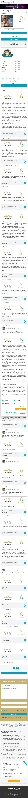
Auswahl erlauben (11, 412)
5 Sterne (16, 49)
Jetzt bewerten (14, 33)
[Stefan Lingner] (7, 21)
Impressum (24, 793)
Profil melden (16, 726)
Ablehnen (22, 413)
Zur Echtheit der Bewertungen (14, 29)
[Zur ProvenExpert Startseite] (7, 2)
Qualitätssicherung (13, 793)
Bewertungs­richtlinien (5, 793)
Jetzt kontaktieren (14, 39)
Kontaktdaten (13, 44)
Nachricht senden (14, 714)
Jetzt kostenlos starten (14, 780)
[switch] (15, 400)
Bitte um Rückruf (6, 710)
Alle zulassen (20, 409)
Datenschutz (19, 793)
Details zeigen (21, 406)
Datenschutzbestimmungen (13, 717)
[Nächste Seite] (17, 668)
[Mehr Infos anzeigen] (7, 53)
